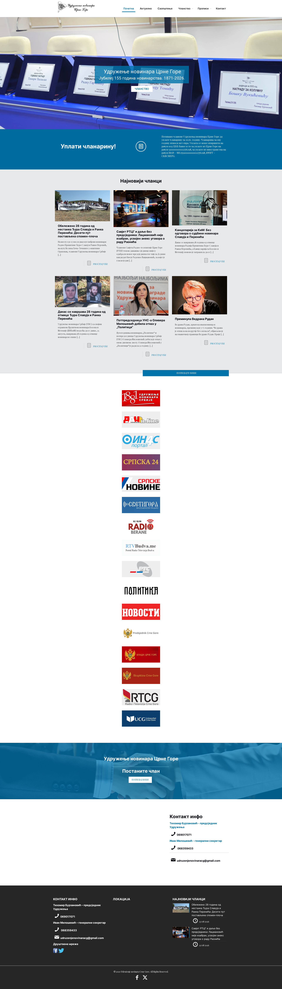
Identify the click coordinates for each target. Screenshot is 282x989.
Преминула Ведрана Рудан (194, 319)
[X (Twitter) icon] (145, 978)
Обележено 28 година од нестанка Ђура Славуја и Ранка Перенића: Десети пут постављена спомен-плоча (80, 231)
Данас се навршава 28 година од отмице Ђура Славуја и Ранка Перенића (82, 315)
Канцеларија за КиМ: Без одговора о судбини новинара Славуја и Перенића (196, 233)
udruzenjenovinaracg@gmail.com (198, 860)
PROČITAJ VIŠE (100, 264)
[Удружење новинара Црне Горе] (76, 8)
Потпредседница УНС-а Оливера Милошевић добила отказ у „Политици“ (140, 323)
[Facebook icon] (137, 978)
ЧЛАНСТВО (142, 88)
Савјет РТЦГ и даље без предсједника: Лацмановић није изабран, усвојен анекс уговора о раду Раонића (140, 237)
